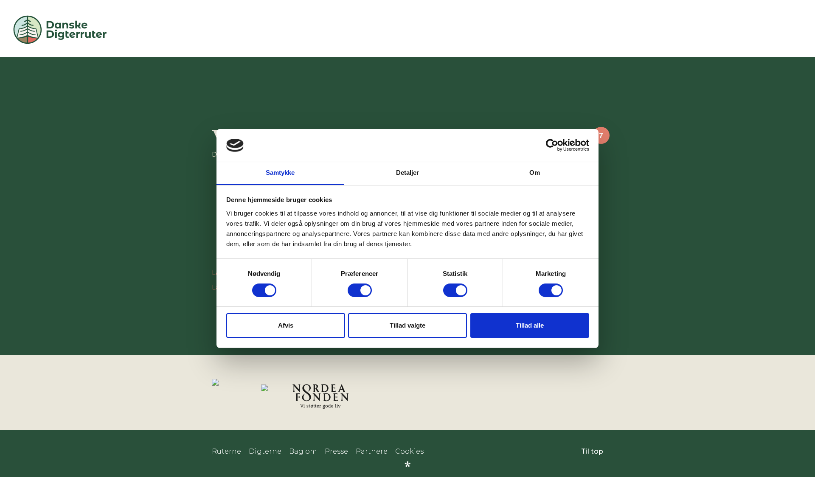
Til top (592, 451)
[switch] (360, 290)
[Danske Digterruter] (60, 43)
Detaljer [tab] (407, 172)
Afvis (285, 325)
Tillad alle (530, 325)
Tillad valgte (407, 325)
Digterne (265, 451)
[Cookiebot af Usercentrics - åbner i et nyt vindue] (552, 145)
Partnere (372, 451)
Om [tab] (534, 172)
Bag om (303, 451)
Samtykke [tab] (280, 172)
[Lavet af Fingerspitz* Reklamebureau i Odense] (407, 464)
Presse (336, 451)
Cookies (409, 451)
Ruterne (226, 451)
